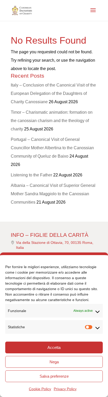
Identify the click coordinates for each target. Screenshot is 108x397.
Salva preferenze (54, 376)
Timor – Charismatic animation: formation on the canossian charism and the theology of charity (52, 120)
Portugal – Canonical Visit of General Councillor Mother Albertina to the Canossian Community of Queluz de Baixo (52, 147)
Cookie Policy (40, 389)
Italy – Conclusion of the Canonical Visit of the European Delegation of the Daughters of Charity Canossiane (53, 93)
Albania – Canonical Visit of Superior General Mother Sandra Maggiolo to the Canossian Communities (53, 193)
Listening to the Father (31, 175)
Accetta (54, 347)
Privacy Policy (65, 389)
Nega (54, 362)
